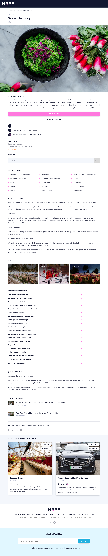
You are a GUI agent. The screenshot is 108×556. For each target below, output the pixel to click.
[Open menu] (104, 4)
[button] (54, 58)
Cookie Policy (32, 517)
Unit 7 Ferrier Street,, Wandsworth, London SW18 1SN (30, 426)
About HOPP (62, 514)
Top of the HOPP (49, 514)
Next (105, 58)
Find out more (54, 114)
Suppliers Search (17, 10)
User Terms (22, 517)
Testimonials (20, 514)
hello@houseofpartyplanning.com (82, 514)
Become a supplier (34, 514)
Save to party (55, 119)
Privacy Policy (44, 517)
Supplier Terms (55, 517)
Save (47, 444)
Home (9, 10)
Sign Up (84, 541)
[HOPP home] (8, 3)
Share (13, 150)
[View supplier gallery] (105, 27)
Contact (47, 448)
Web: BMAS (65, 517)
